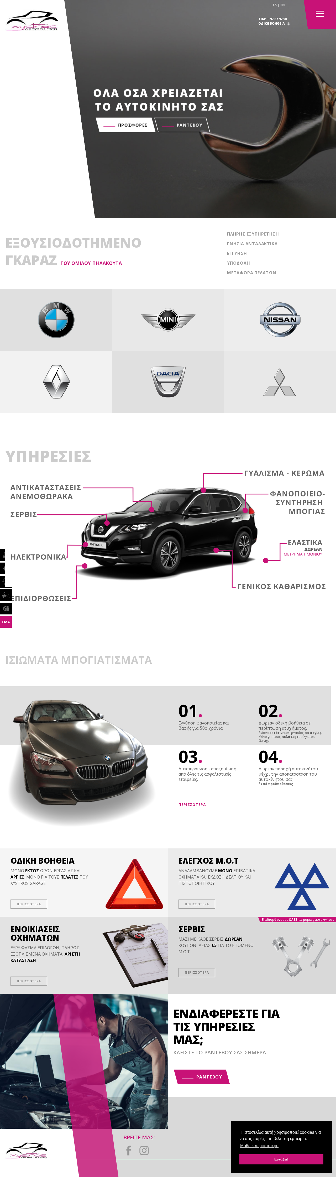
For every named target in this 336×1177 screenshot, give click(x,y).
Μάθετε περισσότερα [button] (259, 1145)
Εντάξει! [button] (281, 1159)
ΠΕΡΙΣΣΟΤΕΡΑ (192, 804)
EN (282, 5)
